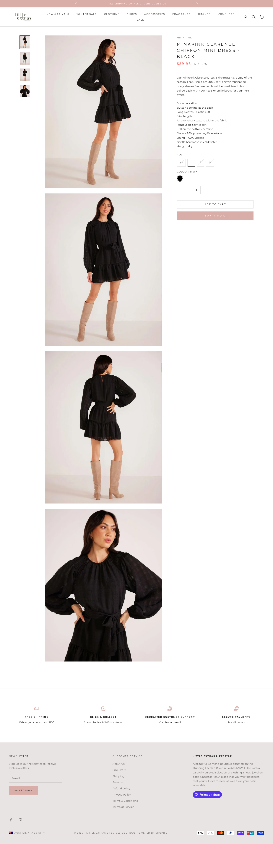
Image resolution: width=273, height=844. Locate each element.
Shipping (118, 776)
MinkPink (184, 37)
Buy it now (215, 215)
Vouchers (226, 14)
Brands (204, 14)
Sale (140, 19)
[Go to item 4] (25, 91)
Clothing (112, 14)
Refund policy (121, 788)
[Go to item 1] (25, 42)
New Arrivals (57, 14)
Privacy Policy (122, 794)
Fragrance (181, 14)
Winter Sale (87, 14)
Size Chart (119, 770)
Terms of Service (123, 807)
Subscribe (23, 790)
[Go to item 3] (25, 75)
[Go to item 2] (25, 58)
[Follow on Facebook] (11, 820)
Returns (118, 782)
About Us (119, 763)
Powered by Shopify (152, 833)
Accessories (154, 14)
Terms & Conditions (125, 800)
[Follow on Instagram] (20, 820)
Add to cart (215, 204)
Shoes (132, 14)
